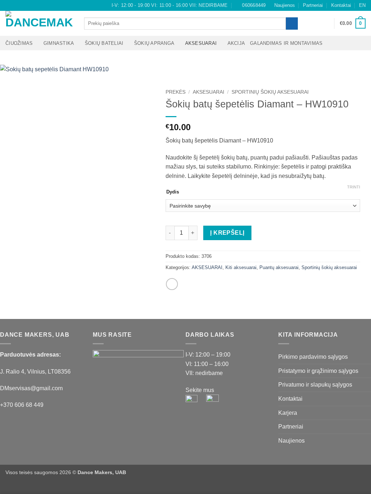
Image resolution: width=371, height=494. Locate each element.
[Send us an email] (23, 5)
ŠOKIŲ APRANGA (154, 43)
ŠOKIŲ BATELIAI (104, 43)
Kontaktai (341, 5)
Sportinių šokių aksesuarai (270, 92)
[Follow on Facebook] (9, 5)
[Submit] (292, 23)
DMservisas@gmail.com (31, 388)
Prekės (176, 92)
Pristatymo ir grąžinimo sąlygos (318, 371)
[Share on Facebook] (172, 284)
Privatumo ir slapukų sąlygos (315, 385)
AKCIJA (236, 43)
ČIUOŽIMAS (19, 43)
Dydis (172, 192)
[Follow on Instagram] (16, 5)
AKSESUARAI (201, 43)
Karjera (287, 413)
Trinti (353, 187)
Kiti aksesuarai (241, 267)
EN (362, 5)
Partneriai (313, 5)
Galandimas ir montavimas (286, 43)
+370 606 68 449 (21, 405)
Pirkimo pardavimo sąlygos (313, 357)
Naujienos (284, 5)
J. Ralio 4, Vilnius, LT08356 (35, 372)
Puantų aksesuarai (279, 267)
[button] (325, 23)
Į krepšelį (227, 233)
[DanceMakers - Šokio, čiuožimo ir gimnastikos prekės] (39, 23)
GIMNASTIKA (58, 43)
